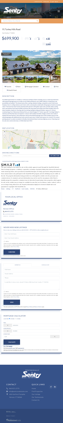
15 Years (18, 318)
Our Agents (11, 216)
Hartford (17, 189)
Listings (8, 189)
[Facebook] (51, 387)
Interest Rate (7, 334)
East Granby (25, 189)
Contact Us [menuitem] (35, 400)
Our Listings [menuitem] (36, 394)
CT (13, 189)
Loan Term (6, 318)
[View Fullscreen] (4, 137)
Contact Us (5, 216)
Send (11, 302)
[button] (37, 21)
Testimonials (46, 1)
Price (5, 322)
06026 (32, 189)
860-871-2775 (38, 1)
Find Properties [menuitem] (37, 391)
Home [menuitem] (34, 388)
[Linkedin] (55, 387)
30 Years (12, 318)
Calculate (11, 342)
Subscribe (12, 252)
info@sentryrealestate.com (18, 391)
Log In (53, 1)
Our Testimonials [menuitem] (37, 397)
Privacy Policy (16, 246)
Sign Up (56, 1)
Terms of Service (38, 306)
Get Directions (54, 155)
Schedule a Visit (45, 264)
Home (3, 189)
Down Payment (7, 328)
